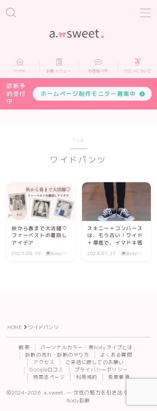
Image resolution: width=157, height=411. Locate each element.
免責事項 (119, 377)
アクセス (44, 362)
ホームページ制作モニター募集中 (88, 93)
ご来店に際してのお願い (94, 362)
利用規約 (86, 377)
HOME (14, 327)
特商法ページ (49, 377)
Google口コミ (47, 369)
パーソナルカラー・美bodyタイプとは (87, 347)
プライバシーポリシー (101, 369)
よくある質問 (116, 354)
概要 (24, 347)
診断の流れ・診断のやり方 (57, 354)
